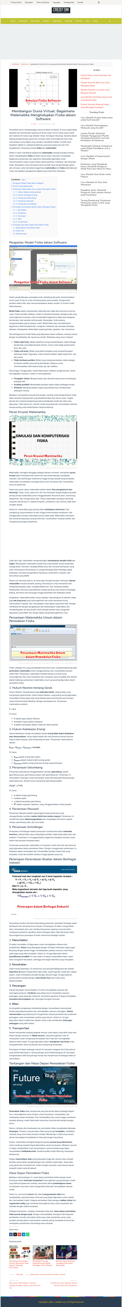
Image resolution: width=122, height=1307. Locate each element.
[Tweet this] (15, 1234)
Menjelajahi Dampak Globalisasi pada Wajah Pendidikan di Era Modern (42, 1263)
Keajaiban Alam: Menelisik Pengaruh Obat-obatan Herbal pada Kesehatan (96, 192)
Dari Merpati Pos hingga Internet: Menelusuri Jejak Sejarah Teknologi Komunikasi (19, 1264)
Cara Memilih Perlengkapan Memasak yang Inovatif (94, 126)
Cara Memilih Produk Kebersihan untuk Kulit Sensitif (97, 118)
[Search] (110, 21)
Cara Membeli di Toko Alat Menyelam (94, 183)
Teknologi (19, 1274)
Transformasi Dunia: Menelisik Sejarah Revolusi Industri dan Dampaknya (64, 1282)
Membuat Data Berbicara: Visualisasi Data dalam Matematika (65, 1263)
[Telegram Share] (23, 1234)
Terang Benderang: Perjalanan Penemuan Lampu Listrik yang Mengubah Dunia (96, 203)
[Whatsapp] (27, 1234)
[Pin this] (19, 1234)
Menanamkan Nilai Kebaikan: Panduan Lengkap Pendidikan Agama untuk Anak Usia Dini (24, 1284)
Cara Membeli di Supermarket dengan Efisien (95, 157)
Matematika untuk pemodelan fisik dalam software (48, 1274)
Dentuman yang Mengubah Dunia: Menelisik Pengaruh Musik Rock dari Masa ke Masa (96, 166)
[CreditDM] (61, 10)
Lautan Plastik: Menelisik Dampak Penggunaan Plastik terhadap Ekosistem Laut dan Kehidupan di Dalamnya (95, 137)
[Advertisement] (61, 41)
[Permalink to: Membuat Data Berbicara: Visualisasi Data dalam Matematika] (66, 1252)
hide (23, 179)
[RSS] (99, 2)
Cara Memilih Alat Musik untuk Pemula (96, 175)
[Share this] (11, 1234)
